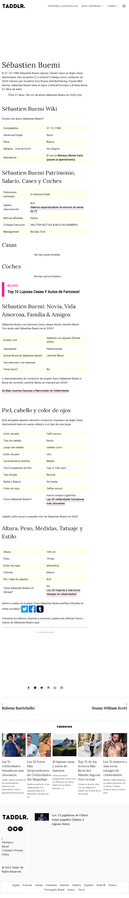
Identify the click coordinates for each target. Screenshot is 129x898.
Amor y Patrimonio (91, 6)
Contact (8, 850)
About (5, 846)
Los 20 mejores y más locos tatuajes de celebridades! (63, 592)
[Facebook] (28, 687)
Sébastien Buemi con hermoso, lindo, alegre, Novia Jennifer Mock (40, 324)
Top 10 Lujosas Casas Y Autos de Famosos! (43, 292)
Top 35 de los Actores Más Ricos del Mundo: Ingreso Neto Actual (89, 770)
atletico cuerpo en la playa (17, 603)
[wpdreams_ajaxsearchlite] (63, 6)
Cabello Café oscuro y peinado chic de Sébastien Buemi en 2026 (40, 516)
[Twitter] (41, 687)
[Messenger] (35, 687)
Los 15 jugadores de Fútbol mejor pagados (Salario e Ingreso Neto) (70, 820)
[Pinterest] (48, 687)
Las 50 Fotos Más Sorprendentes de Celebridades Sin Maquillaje (39, 770)
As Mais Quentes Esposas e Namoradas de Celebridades (35, 390)
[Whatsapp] (55, 687)
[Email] (61, 687)
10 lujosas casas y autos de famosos (63, 766)
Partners (7, 842)
